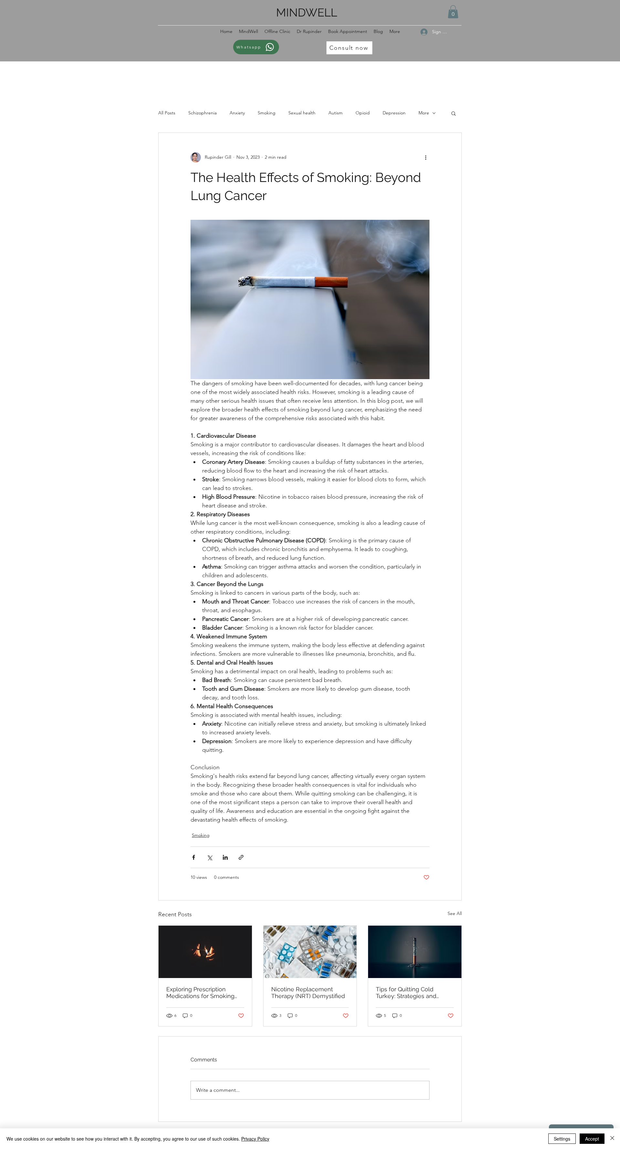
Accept (592, 1138)
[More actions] (425, 157)
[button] (453, 11)
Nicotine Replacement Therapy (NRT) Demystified (308, 992)
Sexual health (301, 113)
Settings (562, 1138)
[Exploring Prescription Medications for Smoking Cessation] (205, 952)
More (423, 113)
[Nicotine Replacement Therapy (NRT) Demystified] (310, 952)
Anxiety (237, 113)
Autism (335, 113)
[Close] (612, 1138)
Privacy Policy (255, 1138)
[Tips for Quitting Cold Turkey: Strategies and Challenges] (414, 952)
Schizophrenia (202, 113)
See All (455, 913)
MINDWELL (306, 12)
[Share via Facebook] (194, 857)
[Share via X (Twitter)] (209, 857)
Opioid (363, 113)
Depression (394, 113)
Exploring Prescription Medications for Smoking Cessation (200, 992)
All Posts (166, 113)
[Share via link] (241, 857)
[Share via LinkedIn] (225, 857)
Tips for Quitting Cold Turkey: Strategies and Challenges (406, 992)
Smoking (266, 113)
